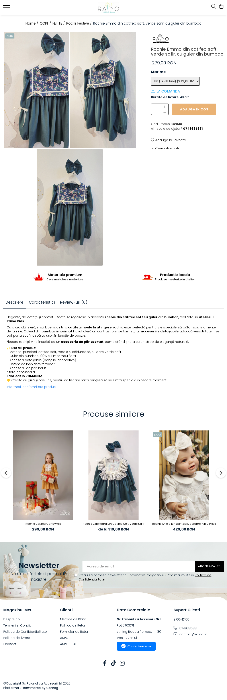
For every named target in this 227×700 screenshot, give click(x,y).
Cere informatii (167, 148)
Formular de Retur (74, 631)
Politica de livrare (16, 638)
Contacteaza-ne (139, 646)
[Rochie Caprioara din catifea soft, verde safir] (113, 474)
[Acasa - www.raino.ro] (113, 7)
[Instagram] (122, 663)
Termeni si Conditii (17, 625)
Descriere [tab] (14, 302)
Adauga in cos (194, 109)
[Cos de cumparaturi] (221, 6)
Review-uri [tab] (73, 302)
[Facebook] (105, 663)
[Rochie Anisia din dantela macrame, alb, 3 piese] (184, 474)
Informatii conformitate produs (31, 387)
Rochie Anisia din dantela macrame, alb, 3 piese (184, 524)
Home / (32, 23)
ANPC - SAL (68, 644)
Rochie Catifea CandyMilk (43, 524)
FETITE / (59, 23)
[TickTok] (113, 663)
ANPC (64, 638)
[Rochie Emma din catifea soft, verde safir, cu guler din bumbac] (36, 90)
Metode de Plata (73, 619)
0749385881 (188, 628)
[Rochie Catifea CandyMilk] (43, 474)
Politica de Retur (72, 625)
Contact (9, 644)
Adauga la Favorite (170, 140)
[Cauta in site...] (213, 6)
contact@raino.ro (192, 634)
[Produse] (7, 8)
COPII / (46, 23)
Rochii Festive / (79, 23)
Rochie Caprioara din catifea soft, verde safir (113, 524)
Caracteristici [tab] (42, 302)
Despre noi (11, 619)
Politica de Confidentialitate (25, 631)
